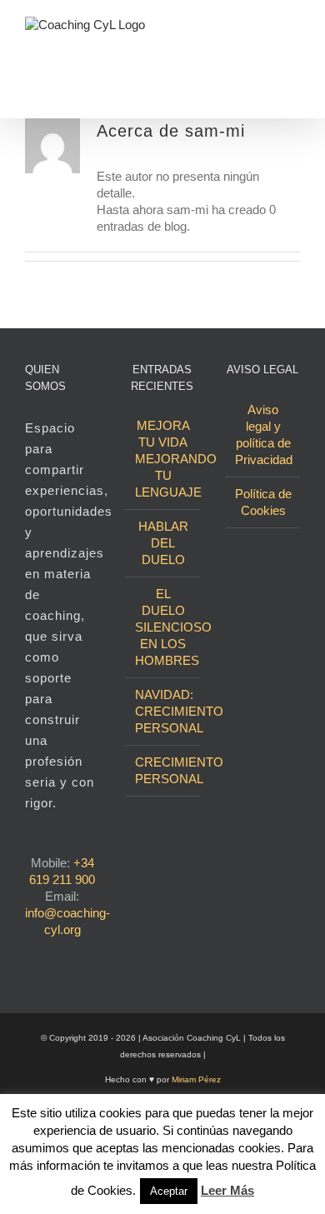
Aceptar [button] (169, 1191)
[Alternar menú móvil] (293, 31)
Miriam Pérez (196, 1079)
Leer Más (227, 1190)
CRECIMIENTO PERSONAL (163, 770)
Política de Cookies (263, 502)
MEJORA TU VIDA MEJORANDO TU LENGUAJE (163, 458)
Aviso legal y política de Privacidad (263, 434)
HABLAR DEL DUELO (163, 543)
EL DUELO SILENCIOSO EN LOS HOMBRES (163, 627)
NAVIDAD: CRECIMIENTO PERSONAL (163, 711)
